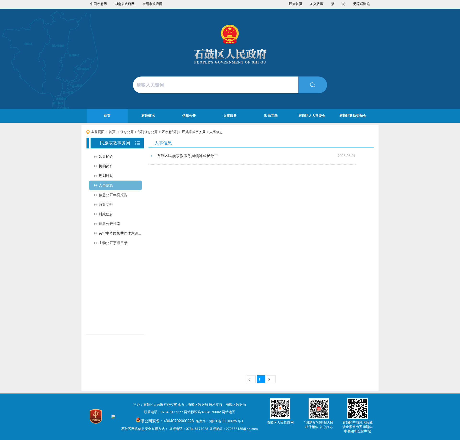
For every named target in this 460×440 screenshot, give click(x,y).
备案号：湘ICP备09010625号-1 (219, 421)
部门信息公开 (148, 132)
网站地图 (228, 412)
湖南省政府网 (125, 4)
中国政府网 (98, 4)
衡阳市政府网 (152, 4)
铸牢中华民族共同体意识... (120, 233)
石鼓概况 (148, 115)
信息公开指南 (109, 224)
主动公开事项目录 (113, 243)
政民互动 (271, 115)
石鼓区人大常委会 (312, 115)
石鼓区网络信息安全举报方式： (144, 429)
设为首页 (295, 4)
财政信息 (106, 214)
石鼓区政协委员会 (352, 115)
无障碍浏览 (361, 4)
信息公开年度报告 (113, 195)
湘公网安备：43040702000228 (168, 421)
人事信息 (216, 132)
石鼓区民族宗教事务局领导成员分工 (187, 156)
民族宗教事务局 (194, 132)
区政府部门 (169, 132)
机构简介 (106, 166)
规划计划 (106, 176)
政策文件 (106, 204)
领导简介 (106, 156)
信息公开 (189, 115)
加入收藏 (316, 4)
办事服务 (230, 115)
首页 (107, 115)
